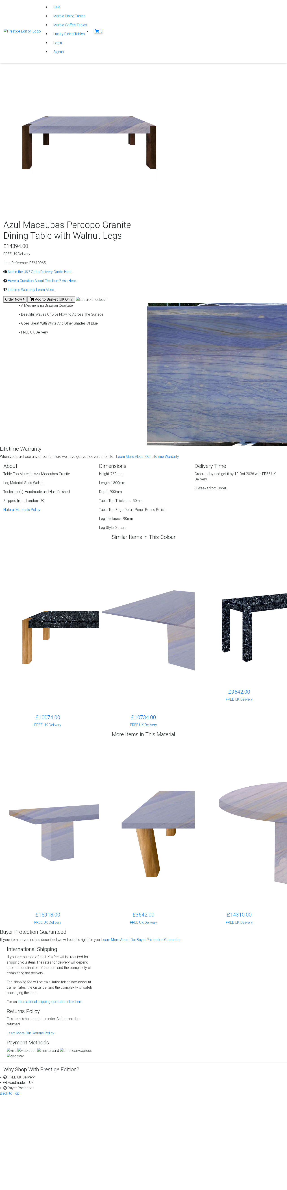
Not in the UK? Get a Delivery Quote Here (39, 272)
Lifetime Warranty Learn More (30, 290)
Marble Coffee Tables (70, 25)
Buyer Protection (169, 1108)
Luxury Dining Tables (69, 34)
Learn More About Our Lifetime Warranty (147, 456)
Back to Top (9, 1093)
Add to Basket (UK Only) (53, 299)
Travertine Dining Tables (102, 1135)
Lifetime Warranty (169, 1114)
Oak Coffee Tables (98, 1140)
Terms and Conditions (33, 1176)
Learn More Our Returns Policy (30, 1033)
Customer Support (26, 1114)
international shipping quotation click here (49, 1002)
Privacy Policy (27, 1160)
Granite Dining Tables (100, 1114)
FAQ (159, 1124)
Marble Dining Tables (69, 16)
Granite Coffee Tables (101, 1108)
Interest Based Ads (31, 1171)
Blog (231, 1108)
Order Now (14, 299)
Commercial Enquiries (172, 1119)
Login (57, 43)
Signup (58, 52)
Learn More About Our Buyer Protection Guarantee (140, 940)
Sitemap (22, 1182)
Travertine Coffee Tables (103, 1130)
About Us (19, 1108)
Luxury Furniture (96, 1151)
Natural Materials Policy (21, 510)
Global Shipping (168, 1130)
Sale (56, 7)
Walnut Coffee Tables (100, 1146)
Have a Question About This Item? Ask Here (41, 281)
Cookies (22, 1166)
